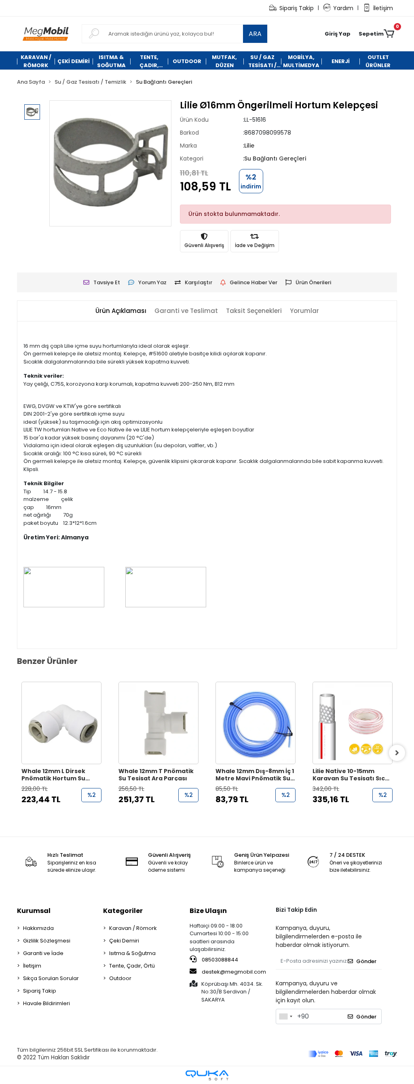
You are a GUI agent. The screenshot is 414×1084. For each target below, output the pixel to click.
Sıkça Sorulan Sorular (51, 978)
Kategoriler (123, 910)
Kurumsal (34, 910)
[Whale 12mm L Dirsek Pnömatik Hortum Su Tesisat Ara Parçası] (61, 723)
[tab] (120, 311)
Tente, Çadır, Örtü (132, 966)
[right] (397, 753)
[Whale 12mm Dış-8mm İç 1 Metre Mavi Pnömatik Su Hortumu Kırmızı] (255, 723)
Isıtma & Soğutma (132, 953)
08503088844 (219, 960)
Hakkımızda (38, 928)
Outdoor (120, 978)
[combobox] (285, 1016)
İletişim (383, 8)
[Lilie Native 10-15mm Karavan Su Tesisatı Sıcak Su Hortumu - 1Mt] (352, 723)
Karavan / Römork (133, 928)
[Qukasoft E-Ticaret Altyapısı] (207, 1075)
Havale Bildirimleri (46, 1003)
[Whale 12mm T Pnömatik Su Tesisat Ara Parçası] (158, 723)
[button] (338, 34)
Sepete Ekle (65, 815)
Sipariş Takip (296, 8)
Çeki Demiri (124, 941)
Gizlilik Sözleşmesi (46, 941)
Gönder (366, 961)
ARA (255, 33)
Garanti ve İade (43, 953)
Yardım (343, 8)
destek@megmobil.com (234, 972)
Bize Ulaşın (208, 910)
